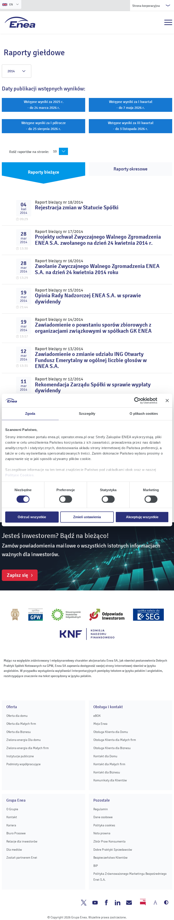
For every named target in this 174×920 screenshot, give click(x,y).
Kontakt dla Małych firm (109, 764)
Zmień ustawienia (87, 517)
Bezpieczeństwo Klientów (110, 858)
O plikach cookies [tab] (144, 413)
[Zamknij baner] (167, 400)
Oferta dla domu (17, 716)
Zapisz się (17, 575)
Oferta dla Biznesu (18, 732)
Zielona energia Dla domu (23, 740)
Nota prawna (101, 833)
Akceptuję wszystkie (142, 517)
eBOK (97, 716)
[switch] (65, 499)
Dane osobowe (103, 817)
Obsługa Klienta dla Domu (110, 732)
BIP (95, 866)
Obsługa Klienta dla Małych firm (114, 740)
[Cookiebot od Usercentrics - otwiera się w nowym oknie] (137, 400)
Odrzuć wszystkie (32, 517)
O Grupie (12, 809)
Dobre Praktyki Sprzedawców (112, 850)
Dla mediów (14, 850)
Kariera (11, 825)
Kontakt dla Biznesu (106, 772)
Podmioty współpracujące (23, 764)
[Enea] (20, 22)
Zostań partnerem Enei (21, 858)
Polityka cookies (104, 825)
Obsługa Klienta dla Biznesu (112, 748)
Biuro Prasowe (16, 833)
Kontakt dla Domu (105, 756)
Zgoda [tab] (30, 413)
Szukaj (158, 22)
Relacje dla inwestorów (21, 841)
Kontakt (11, 817)
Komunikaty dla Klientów (110, 780)
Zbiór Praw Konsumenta (109, 841)
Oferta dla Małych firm (21, 724)
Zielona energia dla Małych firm (27, 748)
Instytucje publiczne (20, 756)
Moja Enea (100, 724)
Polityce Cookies (19, 475)
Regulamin (100, 809)
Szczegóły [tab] (87, 413)
